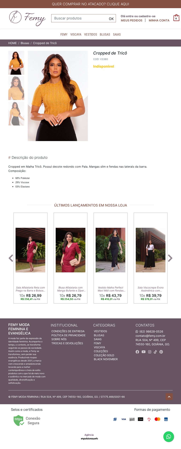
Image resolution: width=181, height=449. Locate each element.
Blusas (105, 34)
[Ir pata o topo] (169, 396)
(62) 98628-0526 (151, 331)
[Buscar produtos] (111, 18)
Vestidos (90, 34)
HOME (12, 43)
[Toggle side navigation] (3, 18)
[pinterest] (161, 352)
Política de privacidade (68, 335)
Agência (89, 434)
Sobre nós (59, 339)
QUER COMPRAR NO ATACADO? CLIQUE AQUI (90, 4)
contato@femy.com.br (150, 336)
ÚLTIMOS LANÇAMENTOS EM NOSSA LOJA (90, 205)
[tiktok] (156, 352)
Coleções (101, 351)
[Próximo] (170, 258)
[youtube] (144, 352)
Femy (64, 34)
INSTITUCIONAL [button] (64, 325)
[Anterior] (11, 258)
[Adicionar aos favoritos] (20, 216)
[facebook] (138, 352)
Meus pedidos (131, 20)
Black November (106, 359)
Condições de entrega (67, 331)
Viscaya (75, 34)
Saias (117, 34)
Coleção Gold (104, 355)
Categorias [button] (104, 325)
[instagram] (150, 352)
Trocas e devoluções (67, 343)
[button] (159, 20)
